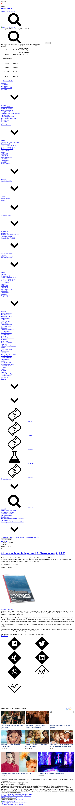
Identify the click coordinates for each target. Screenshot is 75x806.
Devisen (30, 477)
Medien (3, 197)
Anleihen (30, 435)
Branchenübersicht (6, 181)
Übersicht (3, 255)
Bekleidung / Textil (6, 316)
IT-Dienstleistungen (6, 349)
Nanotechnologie (6, 362)
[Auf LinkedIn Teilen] (42, 664)
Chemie (3, 319)
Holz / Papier (4, 341)
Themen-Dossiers (6, 125)
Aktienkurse (4, 231)
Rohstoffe (3, 370)
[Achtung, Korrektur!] (18, 608)
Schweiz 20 (4, 159)
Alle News (4, 89)
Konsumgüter (5, 351)
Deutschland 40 (5, 144)
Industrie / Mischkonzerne (8, 346)
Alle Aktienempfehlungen (8, 118)
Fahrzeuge (4, 328)
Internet (3, 347)
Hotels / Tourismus (6, 342)
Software (3, 372)
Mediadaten (19, 799)
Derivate (30, 449)
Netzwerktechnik (6, 366)
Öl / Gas (3, 367)
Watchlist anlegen (6, 520)
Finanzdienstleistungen (7, 329)
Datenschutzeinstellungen (8, 799)
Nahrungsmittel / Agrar (7, 364)
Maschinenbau (5, 359)
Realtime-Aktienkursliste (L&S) (10, 235)
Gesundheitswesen (6, 333)
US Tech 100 (4, 154)
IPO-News (4, 121)
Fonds (30, 421)
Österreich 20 (5, 160)
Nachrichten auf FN (6, 88)
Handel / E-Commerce (7, 338)
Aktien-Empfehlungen (18, 796)
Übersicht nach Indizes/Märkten (10, 142)
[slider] (3, 547)
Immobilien (4, 344)
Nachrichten (4, 84)
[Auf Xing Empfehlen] (14, 664)
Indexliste (3, 274)
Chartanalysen (5, 120)
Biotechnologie (5, 318)
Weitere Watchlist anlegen (8, 510)
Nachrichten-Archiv (11, 797)
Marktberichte (5, 115)
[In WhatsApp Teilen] (14, 678)
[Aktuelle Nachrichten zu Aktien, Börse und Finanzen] (8, 11)
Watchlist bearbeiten (6, 515)
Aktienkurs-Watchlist (7, 513)
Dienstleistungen (5, 321)
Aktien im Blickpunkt (7, 107)
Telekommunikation (6, 375)
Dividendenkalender (6, 236)
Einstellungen (5, 517)
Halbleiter (3, 336)
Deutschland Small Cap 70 (8, 145)
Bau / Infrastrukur (6, 315)
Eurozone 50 (4, 155)
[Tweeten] (42, 650)
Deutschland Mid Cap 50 (8, 147)
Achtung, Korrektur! (7, 609)
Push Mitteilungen (6, 539)
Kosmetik (3, 352)
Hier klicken (4, 636)
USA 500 (3, 152)
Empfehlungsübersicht (7, 116)
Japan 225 (4, 162)
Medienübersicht (5, 198)
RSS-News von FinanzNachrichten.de (12, 804)
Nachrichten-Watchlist (7, 512)
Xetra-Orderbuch (15, 794)
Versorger (3, 379)
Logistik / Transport (6, 356)
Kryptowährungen (6, 479)
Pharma (3, 369)
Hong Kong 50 (5, 163)
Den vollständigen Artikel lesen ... (10, 564)
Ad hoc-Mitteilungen (7, 8)
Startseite (3, 83)
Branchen (3, 179)
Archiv (3, 200)
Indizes (3, 140)
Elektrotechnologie (6, 324)
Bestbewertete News (7, 110)
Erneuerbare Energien (7, 326)
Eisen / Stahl (4, 323)
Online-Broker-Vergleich (8, 238)
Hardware (3, 339)
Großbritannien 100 (6, 157)
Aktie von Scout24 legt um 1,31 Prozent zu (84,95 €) (33, 553)
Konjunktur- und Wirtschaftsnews (10, 113)
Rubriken (3, 105)
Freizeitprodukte (5, 331)
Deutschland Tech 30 (7, 149)
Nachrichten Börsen (6, 796)
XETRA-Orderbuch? (7, 257)
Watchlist (30, 507)
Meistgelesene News (7, 112)
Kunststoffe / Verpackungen (9, 354)
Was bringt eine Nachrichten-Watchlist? (12, 518)
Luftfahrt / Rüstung (6, 357)
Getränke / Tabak (6, 334)
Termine (3, 123)
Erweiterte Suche (8, 81)
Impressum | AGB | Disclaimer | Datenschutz (14, 803)
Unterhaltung (4, 377)
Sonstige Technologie (7, 374)
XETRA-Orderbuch (6, 254)
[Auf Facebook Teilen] (14, 650)
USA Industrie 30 (6, 150)
